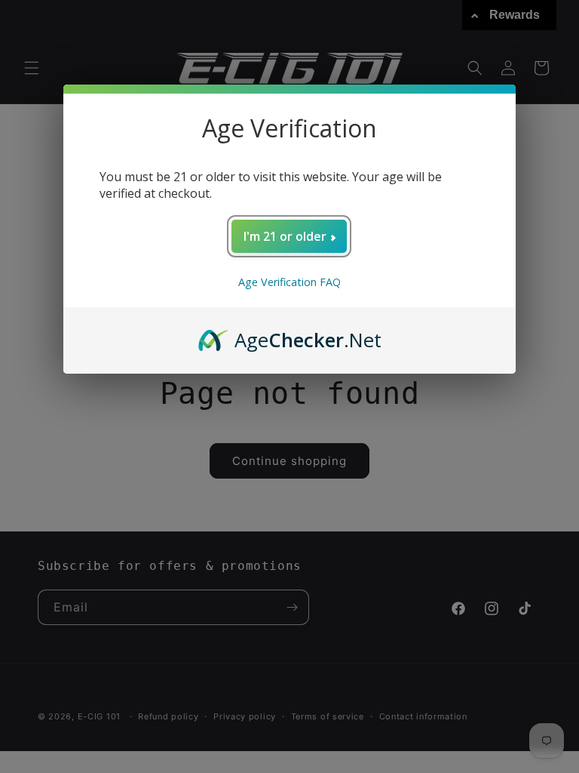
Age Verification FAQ (289, 282)
